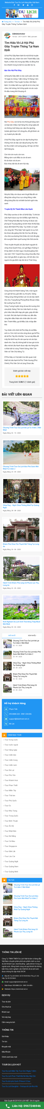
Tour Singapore (10, 846)
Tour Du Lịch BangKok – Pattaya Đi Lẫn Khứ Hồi (20, 1086)
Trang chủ (7, 22)
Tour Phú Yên (10, 775)
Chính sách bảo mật (9, 1057)
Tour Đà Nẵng (10, 836)
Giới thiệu (5, 1036)
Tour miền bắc (10, 755)
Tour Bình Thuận (11, 821)
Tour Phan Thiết (10, 785)
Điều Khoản (6, 1052)
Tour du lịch (6, 1002)
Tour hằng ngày (10, 750)
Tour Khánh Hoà (11, 780)
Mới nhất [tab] (12, 635)
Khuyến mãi (6, 1047)
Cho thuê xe (6, 1007)
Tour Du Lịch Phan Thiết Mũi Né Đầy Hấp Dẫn (19, 1076)
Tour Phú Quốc (10, 801)
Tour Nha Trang (10, 811)
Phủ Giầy (10, 122)
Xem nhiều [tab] (32, 635)
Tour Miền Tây (10, 790)
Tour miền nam (10, 765)
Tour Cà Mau (9, 841)
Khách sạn (6, 1012)
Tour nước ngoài (11, 745)
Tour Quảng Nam (11, 866)
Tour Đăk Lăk (9, 851)
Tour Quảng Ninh (11, 872)
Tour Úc (7, 806)
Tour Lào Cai (9, 856)
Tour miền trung (10, 760)
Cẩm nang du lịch (8, 1022)
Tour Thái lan (9, 795)
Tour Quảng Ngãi (11, 861)
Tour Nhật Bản (10, 831)
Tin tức (17, 22)
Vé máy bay (6, 1017)
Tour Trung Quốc (11, 816)
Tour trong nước (11, 740)
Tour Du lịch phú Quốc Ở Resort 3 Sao (16, 1081)
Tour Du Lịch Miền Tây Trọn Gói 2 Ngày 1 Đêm (19, 1071)
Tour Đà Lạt (9, 770)
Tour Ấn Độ (9, 826)
